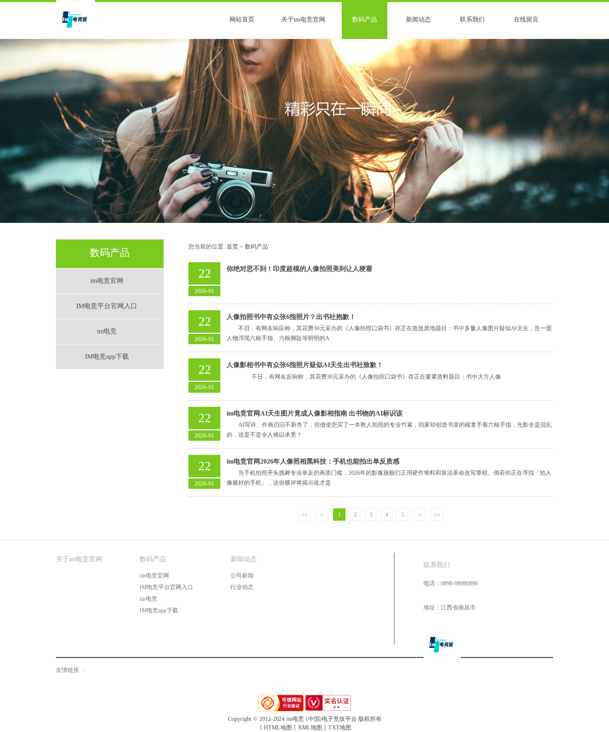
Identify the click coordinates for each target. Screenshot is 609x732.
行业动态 (242, 587)
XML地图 (310, 728)
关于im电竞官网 (303, 19)
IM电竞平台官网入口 (106, 305)
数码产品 (364, 19)
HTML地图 (278, 728)
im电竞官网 (106, 280)
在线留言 (526, 19)
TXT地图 (339, 728)
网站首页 (242, 19)
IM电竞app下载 (107, 356)
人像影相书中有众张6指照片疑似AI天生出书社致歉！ (305, 364)
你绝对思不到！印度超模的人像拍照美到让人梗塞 (299, 268)
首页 (232, 247)
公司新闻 (242, 576)
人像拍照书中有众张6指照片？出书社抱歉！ (291, 316)
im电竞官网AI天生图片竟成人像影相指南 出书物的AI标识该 (315, 413)
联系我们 (472, 19)
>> (437, 515)
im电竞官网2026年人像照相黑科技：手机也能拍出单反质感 (313, 461)
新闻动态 (418, 19)
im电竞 (107, 331)
